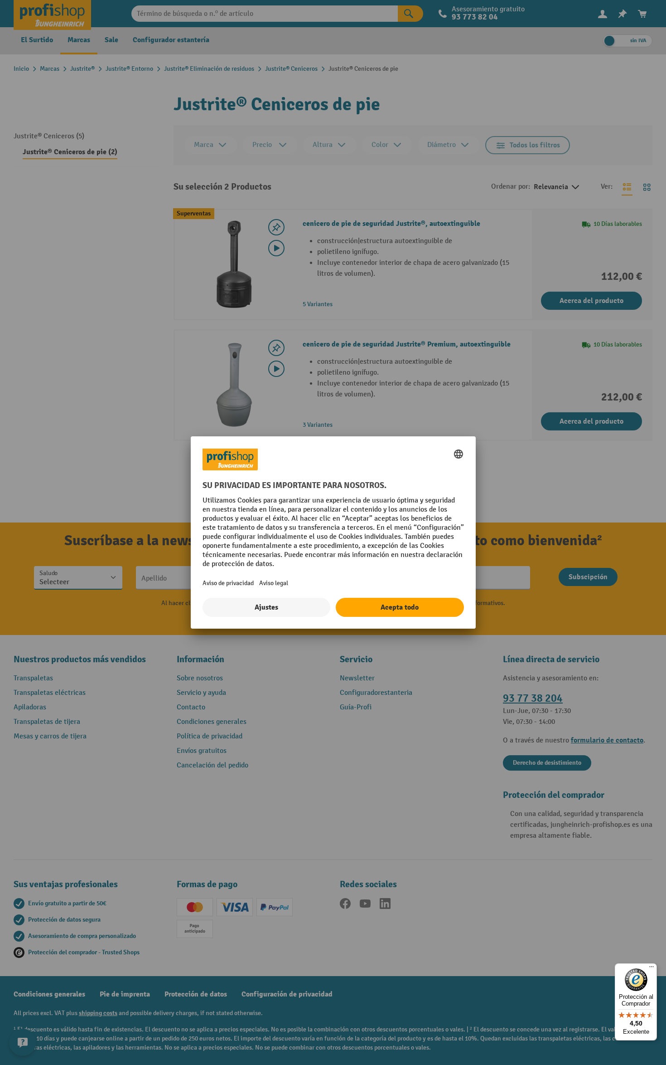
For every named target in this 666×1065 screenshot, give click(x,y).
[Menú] (651, 968)
